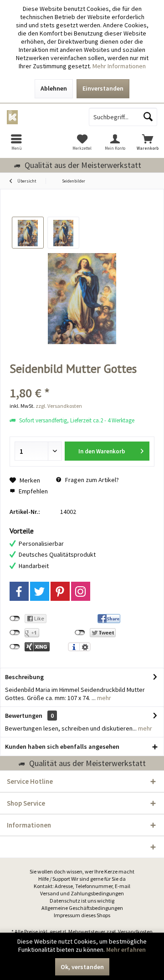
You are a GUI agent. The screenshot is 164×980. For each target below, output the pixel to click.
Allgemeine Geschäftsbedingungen (82, 907)
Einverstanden (102, 88)
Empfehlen (32, 491)
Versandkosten (135, 931)
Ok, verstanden (82, 967)
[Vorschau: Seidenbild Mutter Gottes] (28, 233)
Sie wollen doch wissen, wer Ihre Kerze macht (82, 871)
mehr (103, 698)
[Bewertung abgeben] (82, 380)
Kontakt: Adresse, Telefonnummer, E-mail (82, 886)
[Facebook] (19, 591)
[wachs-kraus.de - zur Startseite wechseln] (41, 117)
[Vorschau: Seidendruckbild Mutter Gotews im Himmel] (63, 233)
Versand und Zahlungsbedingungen (82, 893)
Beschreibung (24, 677)
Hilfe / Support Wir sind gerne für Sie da (82, 878)
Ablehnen (54, 88)
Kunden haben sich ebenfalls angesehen (62, 746)
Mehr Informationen (119, 66)
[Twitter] (39, 591)
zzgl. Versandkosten (59, 405)
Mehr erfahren (126, 949)
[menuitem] (16, 142)
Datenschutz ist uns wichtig (82, 900)
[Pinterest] (60, 591)
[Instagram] (80, 591)
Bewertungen (23, 715)
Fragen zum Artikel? (91, 480)
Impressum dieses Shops (82, 915)
